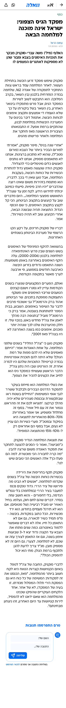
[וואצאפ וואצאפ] (13, 5)
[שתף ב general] (6, 5)
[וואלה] (33, 5)
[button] (50, 5)
